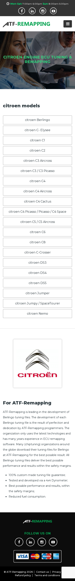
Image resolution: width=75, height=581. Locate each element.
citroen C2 (37, 150)
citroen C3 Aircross (37, 161)
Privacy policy (60, 571)
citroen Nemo (37, 313)
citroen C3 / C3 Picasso (38, 171)
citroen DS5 (38, 283)
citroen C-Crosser (37, 252)
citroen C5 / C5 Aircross (37, 222)
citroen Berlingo (37, 120)
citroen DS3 (37, 262)
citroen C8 (38, 242)
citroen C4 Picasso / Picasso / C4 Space (37, 211)
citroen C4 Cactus (37, 201)
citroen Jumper (38, 293)
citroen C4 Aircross (37, 191)
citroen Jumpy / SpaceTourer (37, 303)
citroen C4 (37, 181)
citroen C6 (37, 232)
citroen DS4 (37, 273)
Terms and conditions (47, 575)
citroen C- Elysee (37, 130)
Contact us (42, 571)
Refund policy (23, 575)
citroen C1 (37, 140)
